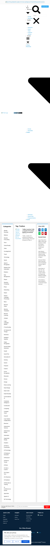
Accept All (25, 541)
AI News (28, 45)
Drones (5, 379)
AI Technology (7, 450)
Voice (5, 242)
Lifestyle (6, 318)
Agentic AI (6, 496)
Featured (6, 365)
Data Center (7, 390)
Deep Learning (7, 384)
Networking (6, 289)
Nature (5, 292)
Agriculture (6, 493)
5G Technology (7, 499)
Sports (5, 260)
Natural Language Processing (6, 297)
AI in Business (7, 477)
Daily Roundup (7, 393)
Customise (8, 541)
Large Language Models (6, 323)
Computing (6, 408)
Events (29, 16)
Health (5, 351)
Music (5, 301)
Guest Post (6, 354)
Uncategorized (7, 251)
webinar (6, 235)
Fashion (6, 368)
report (5, 279)
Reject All (17, 541)
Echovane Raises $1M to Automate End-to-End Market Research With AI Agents (42, 262)
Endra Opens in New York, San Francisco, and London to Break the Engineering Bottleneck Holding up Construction (42, 273)
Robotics (6, 272)
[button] (28, 40)
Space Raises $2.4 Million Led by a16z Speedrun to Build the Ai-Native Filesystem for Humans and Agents (42, 244)
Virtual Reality (7, 245)
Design (5, 382)
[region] (17, 537)
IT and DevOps (7, 327)
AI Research (7, 457)
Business (6, 423)
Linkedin (41, 515)
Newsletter (30, 18)
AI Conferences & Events (7, 489)
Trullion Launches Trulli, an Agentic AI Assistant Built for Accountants (28, 231)
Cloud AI (6, 416)
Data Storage (7, 387)
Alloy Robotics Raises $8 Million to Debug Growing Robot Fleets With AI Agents (42, 254)
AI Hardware (7, 480)
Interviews (30, 27)
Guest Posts (30, 216)
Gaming (6, 359)
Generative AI (7, 356)
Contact (29, 35)
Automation (6, 435)
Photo (5, 286)
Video (5, 248)
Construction (7, 405)
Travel (5, 254)
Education (6, 376)
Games (5, 362)
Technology (6, 257)
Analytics (6, 442)
